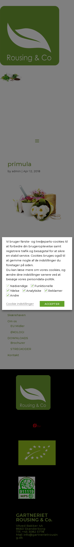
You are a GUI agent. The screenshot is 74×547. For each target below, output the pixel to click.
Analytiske (33, 291)
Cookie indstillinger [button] (20, 303)
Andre (14, 295)
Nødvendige (19, 286)
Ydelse (14, 291)
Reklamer (55, 291)
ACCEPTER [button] (52, 303)
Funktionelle (44, 286)
